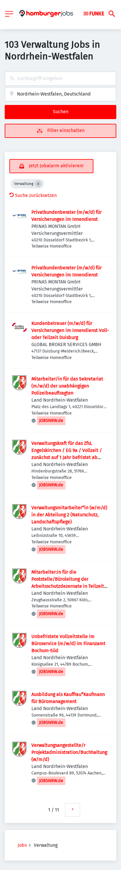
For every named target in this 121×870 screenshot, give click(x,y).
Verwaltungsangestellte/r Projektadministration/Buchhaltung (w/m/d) (69, 752)
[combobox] (60, 78)
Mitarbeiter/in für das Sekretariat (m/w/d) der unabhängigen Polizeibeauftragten (67, 386)
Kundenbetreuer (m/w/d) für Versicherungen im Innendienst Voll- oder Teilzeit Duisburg (70, 330)
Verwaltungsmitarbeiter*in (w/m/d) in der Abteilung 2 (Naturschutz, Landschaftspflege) (69, 515)
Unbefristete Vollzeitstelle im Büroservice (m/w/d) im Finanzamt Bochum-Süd (68, 643)
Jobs (22, 845)
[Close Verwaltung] (38, 183)
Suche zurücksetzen (36, 195)
